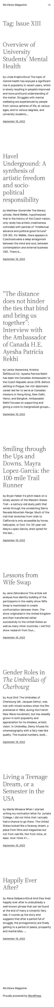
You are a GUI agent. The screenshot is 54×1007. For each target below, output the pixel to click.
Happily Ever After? (20, 884)
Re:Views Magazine (15, 4)
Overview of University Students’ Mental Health (25, 55)
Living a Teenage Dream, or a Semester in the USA (25, 787)
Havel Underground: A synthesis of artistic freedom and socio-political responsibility (24, 178)
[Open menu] (49, 5)
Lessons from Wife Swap (20, 578)
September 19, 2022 (14, 121)
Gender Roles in (24, 679)
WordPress (34, 995)
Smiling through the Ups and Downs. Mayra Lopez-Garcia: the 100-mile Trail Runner (26, 467)
